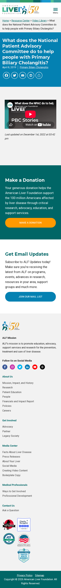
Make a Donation (30, 222)
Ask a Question (10, 510)
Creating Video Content (15, 470)
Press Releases (11, 456)
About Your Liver (11, 461)
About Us (7, 376)
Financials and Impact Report (18, 401)
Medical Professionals (14, 484)
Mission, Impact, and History (17, 382)
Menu (55, 13)
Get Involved (9, 420)
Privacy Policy (25, 575)
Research (7, 387)
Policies (6, 405)
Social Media (9, 465)
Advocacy (7, 426)
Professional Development (17, 495)
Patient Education (11, 392)
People (6, 396)
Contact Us (8, 505)
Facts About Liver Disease (16, 452)
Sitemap (39, 575)
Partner (6, 431)
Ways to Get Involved (14, 491)
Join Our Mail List (30, 296)
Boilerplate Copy (11, 475)
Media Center (10, 445)
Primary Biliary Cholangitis (34, 67)
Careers (6, 410)
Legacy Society (10, 435)
